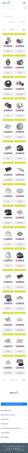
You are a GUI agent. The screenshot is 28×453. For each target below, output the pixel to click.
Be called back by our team (15, 404)
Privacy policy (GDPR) (19, 450)
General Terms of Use (8, 450)
